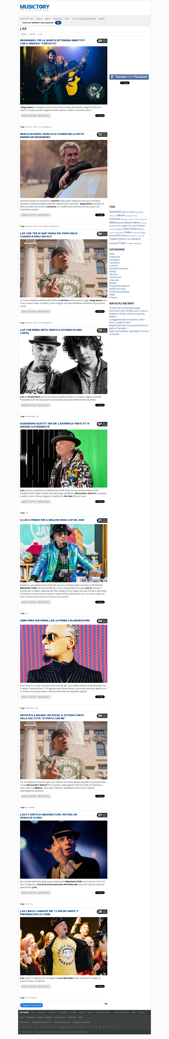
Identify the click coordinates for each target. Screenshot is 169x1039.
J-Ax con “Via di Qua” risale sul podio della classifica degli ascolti (49, 235)
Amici (48, 18)
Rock (39, 18)
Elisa (138, 233)
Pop (67, 18)
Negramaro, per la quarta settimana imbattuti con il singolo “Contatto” (52, 42)
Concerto (114, 219)
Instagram (144, 223)
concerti (135, 239)
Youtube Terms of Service (41, 1022)
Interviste (114, 280)
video (124, 212)
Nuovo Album (132, 222)
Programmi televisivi (119, 285)
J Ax (40, 127)
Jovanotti (113, 243)
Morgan (143, 233)
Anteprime (114, 256)
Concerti (113, 265)
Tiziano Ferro (117, 239)
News (102, 18)
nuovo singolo (122, 225)
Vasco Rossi (130, 228)
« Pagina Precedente (31, 1005)
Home (23, 34)
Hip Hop (113, 274)
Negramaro (47, 127)
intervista (112, 229)
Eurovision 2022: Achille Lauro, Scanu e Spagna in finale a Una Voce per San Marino (128, 313)
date (122, 219)
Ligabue (46, 226)
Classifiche (114, 262)
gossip (121, 222)
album (121, 215)
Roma (132, 212)
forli (27, 904)
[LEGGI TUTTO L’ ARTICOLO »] (63, 113)
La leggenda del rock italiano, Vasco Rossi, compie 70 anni (127, 321)
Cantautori (114, 259)
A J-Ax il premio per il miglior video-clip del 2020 (52, 519)
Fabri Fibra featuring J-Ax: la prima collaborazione (55, 620)
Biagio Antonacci (129, 219)
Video (112, 294)
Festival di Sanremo (118, 268)
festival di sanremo (131, 236)
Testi (21, 1017)
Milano (32, 807)
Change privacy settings (81, 1022)
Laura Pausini (138, 225)
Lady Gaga (128, 216)
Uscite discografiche (116, 233)
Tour (122, 243)
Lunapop (33, 997)
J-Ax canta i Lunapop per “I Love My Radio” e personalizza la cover (49, 912)
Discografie (30, 1017)
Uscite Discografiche (84, 18)
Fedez (35, 127)
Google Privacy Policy (62, 1022)
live (128, 212)
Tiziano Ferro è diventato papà (124, 307)
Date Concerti (60, 1017)
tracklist (134, 233)
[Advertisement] (101, 8)
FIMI (139, 229)
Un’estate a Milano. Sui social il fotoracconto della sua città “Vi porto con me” (52, 717)
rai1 (127, 243)
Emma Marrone (117, 235)
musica (112, 226)
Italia (130, 226)
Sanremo (115, 211)
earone (29, 127)
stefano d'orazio (117, 288)
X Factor (134, 216)
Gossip (112, 271)
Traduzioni (72, 1017)
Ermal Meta (30, 416)
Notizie (57, 18)
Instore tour (115, 277)
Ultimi (80, 1017)
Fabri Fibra (30, 708)
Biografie (48, 1017)
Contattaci (27, 18)
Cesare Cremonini (140, 219)
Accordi (40, 1017)
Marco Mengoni (135, 243)
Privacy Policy (24, 1022)
